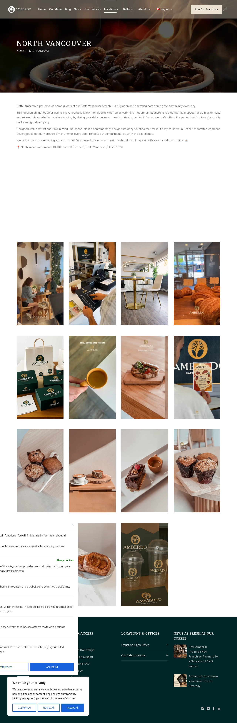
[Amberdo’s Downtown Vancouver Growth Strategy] (180, 680)
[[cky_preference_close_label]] (73, 525)
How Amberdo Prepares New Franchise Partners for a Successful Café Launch (204, 656)
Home (20, 50)
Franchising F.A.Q (79, 663)
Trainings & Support (81, 657)
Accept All (72, 707)
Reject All (48, 707)
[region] (48, 696)
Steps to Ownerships (81, 650)
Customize (24, 707)
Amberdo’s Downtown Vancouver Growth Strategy (203, 681)
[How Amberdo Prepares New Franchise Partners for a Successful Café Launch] (180, 651)
